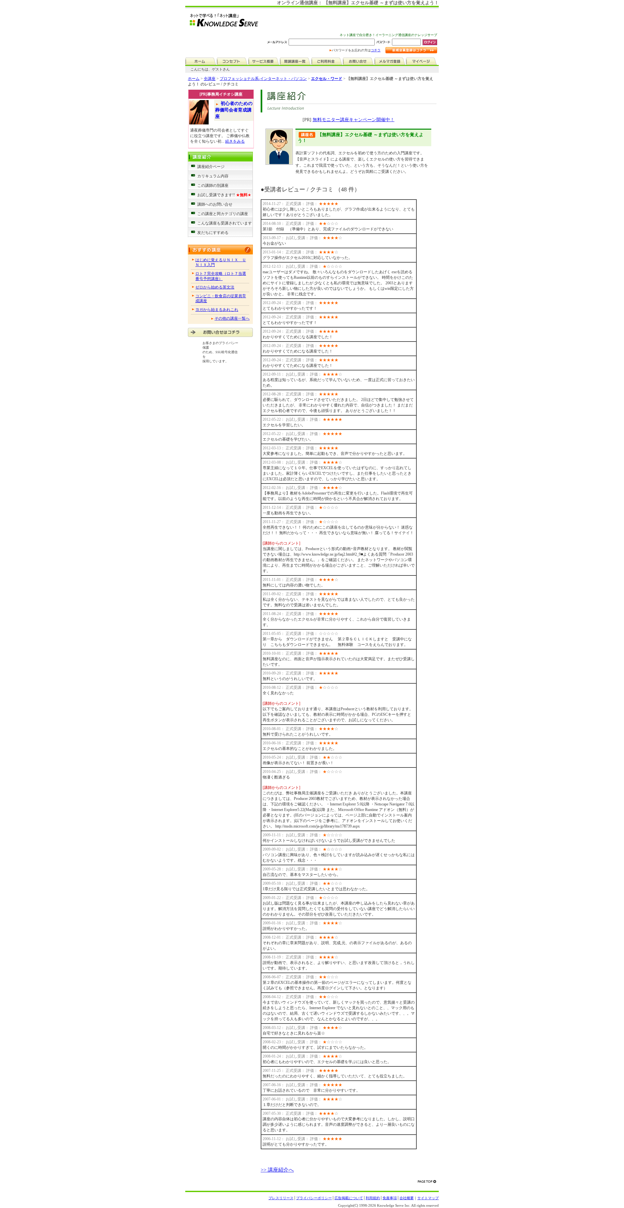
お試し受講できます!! (224, 195)
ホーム (194, 78)
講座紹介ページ (211, 166)
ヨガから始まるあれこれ (216, 309)
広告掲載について (348, 1198)
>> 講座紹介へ (277, 1170)
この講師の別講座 (212, 185)
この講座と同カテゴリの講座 (222, 214)
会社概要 (406, 1198)
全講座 (209, 78)
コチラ (376, 50)
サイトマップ (428, 1198)
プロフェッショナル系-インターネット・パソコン (263, 78)
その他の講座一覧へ (232, 318)
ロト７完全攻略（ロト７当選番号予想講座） (220, 276)
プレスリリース (280, 1198)
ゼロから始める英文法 (214, 287)
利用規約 (373, 1198)
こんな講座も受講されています (224, 223)
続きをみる (235, 141)
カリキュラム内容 (212, 176)
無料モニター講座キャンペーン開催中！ (354, 119)
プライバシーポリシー (314, 1198)
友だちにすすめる (212, 232)
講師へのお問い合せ (214, 204)
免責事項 (390, 1198)
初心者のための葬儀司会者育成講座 (234, 110)
